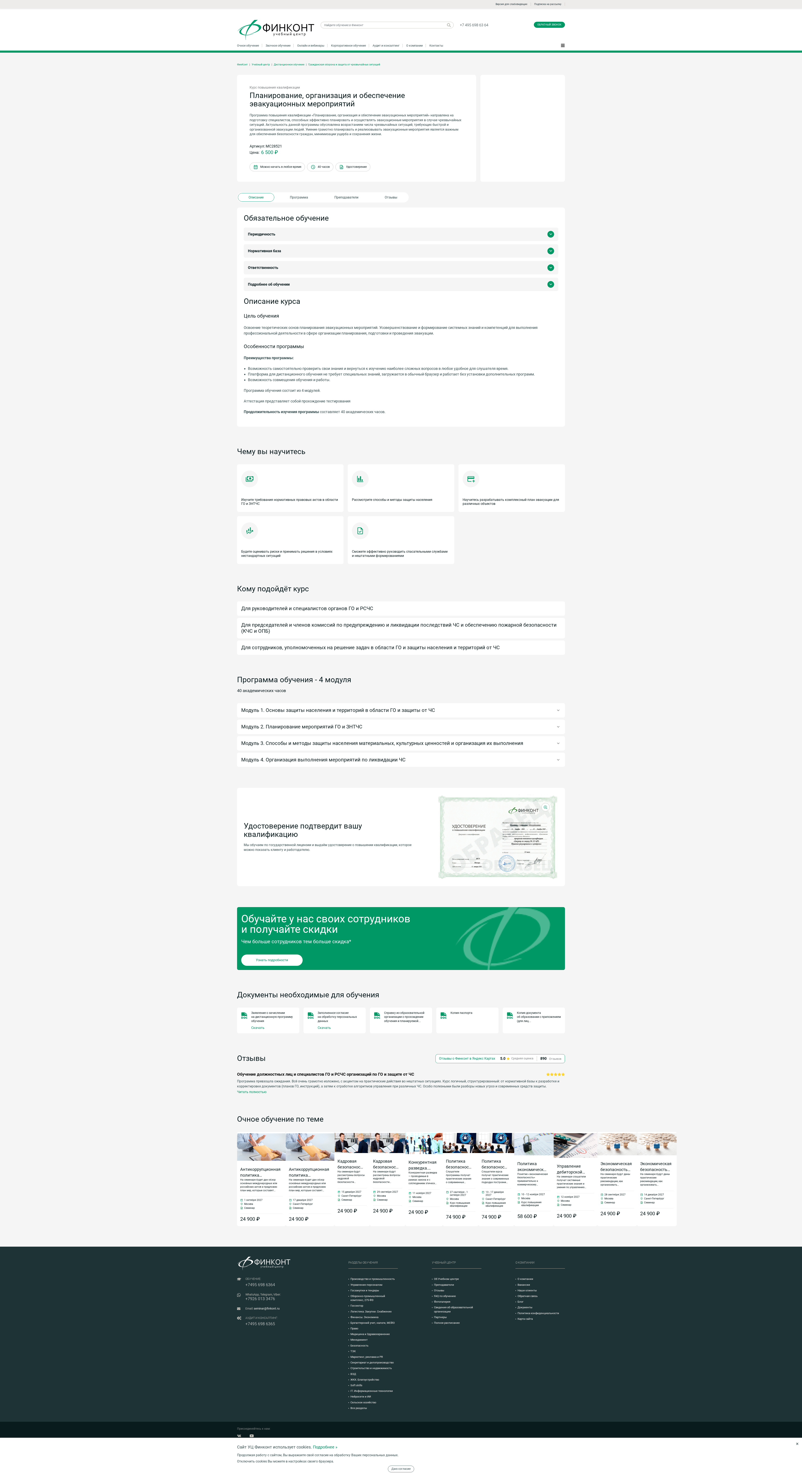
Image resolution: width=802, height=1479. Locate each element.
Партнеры (440, 1317)
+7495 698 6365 (260, 1323)
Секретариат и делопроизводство (372, 1362)
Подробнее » (325, 1447)
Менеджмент (359, 1339)
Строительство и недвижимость (371, 1368)
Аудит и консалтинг (386, 45)
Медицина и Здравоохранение (370, 1334)
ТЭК (353, 1351)
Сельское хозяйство (363, 1402)
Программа (299, 197)
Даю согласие (401, 1468)
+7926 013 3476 (260, 1298)
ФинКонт (242, 64)
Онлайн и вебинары (310, 45)
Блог (520, 1301)
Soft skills (356, 1385)
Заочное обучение (278, 45)
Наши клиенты (527, 1290)
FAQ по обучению (445, 1296)
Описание (256, 197)
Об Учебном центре (446, 1278)
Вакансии (524, 1284)
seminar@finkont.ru (267, 1308)
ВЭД (353, 1374)
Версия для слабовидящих (511, 4)
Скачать (257, 1028)
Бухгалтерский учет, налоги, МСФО (372, 1322)
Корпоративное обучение (348, 45)
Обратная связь (528, 1296)
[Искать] (448, 25)
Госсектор (356, 1305)
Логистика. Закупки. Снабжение (371, 1311)
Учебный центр (261, 64)
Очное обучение (248, 45)
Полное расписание (447, 1322)
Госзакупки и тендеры (364, 1290)
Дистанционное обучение (289, 64)
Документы (525, 1307)
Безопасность (359, 1345)
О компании (414, 45)
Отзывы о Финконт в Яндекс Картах (467, 1058)
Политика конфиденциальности (538, 1313)
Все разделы (358, 1408)
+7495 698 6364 (260, 1284)
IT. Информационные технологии (371, 1390)
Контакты (436, 45)
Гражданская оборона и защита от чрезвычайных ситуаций (344, 64)
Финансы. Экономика (364, 1317)
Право (354, 1328)
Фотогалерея (442, 1301)
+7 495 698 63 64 (474, 25)
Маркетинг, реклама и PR (366, 1356)
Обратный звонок (549, 24)
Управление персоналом (366, 1284)
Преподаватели (346, 197)
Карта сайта (525, 1318)
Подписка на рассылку (547, 4)
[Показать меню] (562, 45)
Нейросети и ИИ (360, 1396)
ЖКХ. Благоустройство (364, 1379)
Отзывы (391, 197)
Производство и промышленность (372, 1278)
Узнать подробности (272, 960)
